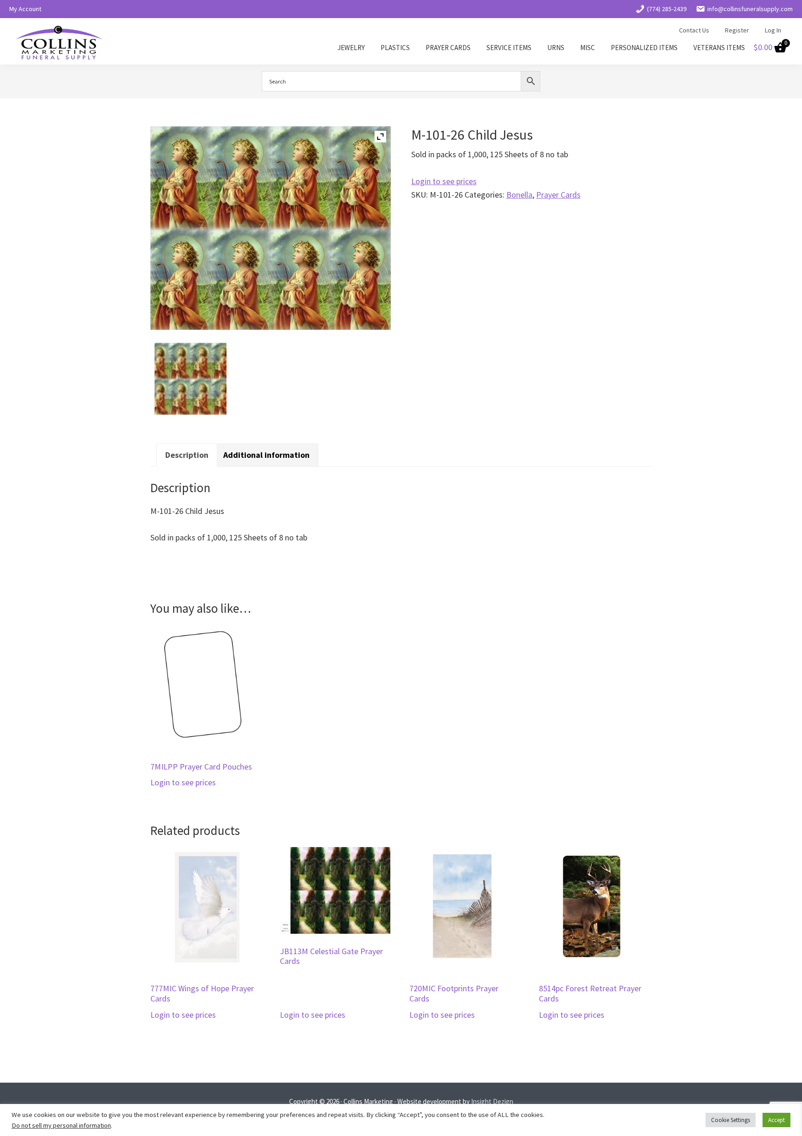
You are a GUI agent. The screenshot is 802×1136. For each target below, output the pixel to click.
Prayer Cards (558, 194)
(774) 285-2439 (666, 9)
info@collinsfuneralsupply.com (750, 9)
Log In (773, 30)
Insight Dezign (492, 1101)
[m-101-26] (191, 379)
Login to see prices (444, 181)
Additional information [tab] (266, 454)
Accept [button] (776, 1120)
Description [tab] (186, 454)
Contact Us (694, 30)
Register (737, 30)
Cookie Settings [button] (730, 1120)
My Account (25, 9)
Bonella (519, 194)
